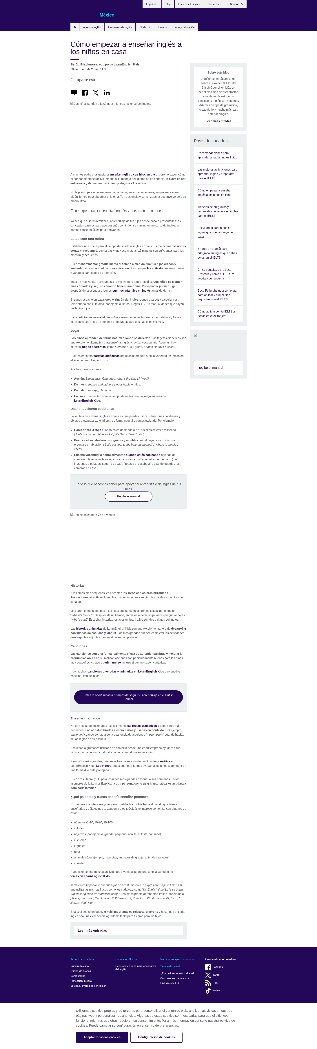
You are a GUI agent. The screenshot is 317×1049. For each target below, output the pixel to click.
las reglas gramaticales (143, 725)
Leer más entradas (92, 930)
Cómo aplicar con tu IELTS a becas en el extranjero (216, 313)
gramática (163, 761)
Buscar (244, 5)
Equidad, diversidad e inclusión (88, 985)
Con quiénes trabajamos (174, 978)
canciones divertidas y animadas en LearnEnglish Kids (126, 671)
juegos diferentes (93, 346)
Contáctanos (215, 4)
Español (151, 4)
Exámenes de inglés (120, 27)
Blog (168, 4)
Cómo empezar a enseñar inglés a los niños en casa (214, 192)
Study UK (144, 27)
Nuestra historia (79, 966)
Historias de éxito (170, 983)
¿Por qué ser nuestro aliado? (177, 973)
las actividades (157, 268)
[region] (158, 1026)
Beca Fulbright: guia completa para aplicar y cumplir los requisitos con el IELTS (217, 295)
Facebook (218, 967)
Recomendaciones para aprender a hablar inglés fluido (217, 155)
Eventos (162, 27)
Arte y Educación (185, 27)
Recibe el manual (128, 496)
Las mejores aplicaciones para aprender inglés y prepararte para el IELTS (217, 174)
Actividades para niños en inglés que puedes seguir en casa (216, 232)
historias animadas (89, 628)
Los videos (103, 765)
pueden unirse (111, 662)
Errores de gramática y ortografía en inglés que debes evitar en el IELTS (217, 253)
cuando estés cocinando (143, 454)
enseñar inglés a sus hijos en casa (133, 174)
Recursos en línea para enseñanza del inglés (135, 968)
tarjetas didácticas (107, 355)
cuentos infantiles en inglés (131, 290)
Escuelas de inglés (189, 4)
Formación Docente (127, 959)
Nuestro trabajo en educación (177, 959)
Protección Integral (81, 980)
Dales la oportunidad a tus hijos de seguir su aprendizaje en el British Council (128, 697)
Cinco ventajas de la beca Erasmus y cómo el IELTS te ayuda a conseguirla (216, 274)
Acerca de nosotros (82, 959)
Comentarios (77, 976)
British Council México (81, 15)
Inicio (74, 27)
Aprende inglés (92, 27)
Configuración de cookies (156, 1037)
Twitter (216, 974)
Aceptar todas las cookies (102, 1037)
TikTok (216, 990)
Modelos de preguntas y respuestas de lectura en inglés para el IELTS (218, 211)
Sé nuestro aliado (170, 966)
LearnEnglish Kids (87, 400)
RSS (215, 982)
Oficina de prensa (80, 971)
